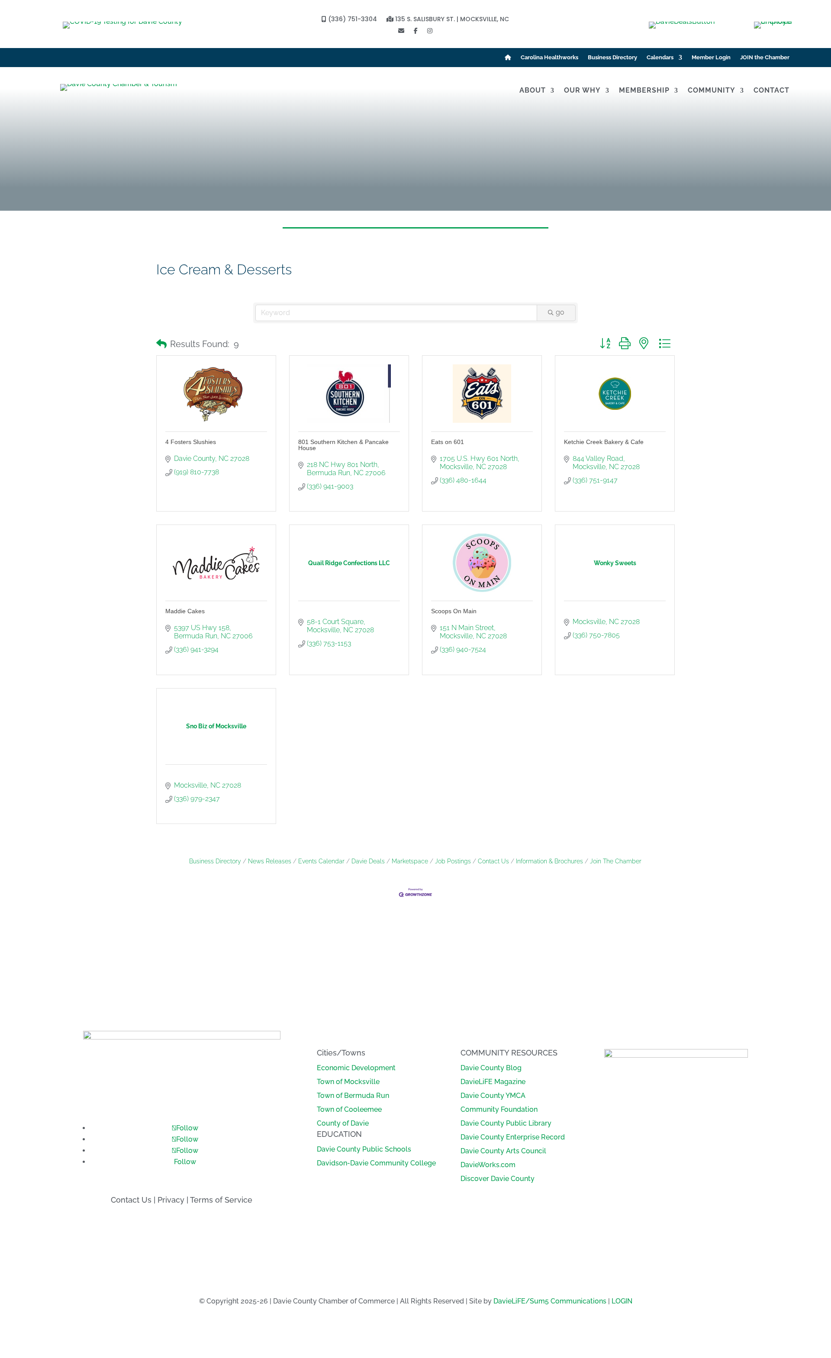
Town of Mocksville (348, 1082)
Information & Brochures (549, 861)
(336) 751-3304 (351, 19)
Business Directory (612, 58)
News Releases (269, 861)
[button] (161, 344)
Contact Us (493, 861)
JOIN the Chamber (764, 58)
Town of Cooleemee (349, 1109)
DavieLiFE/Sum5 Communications (549, 1301)
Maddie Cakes (185, 611)
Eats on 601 (447, 441)
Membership (644, 90)
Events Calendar (321, 861)
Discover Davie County (498, 1179)
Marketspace (410, 861)
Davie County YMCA (493, 1095)
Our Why (582, 90)
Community (711, 90)
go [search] (560, 312)
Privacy (171, 1199)
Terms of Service (221, 1199)
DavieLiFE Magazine (493, 1082)
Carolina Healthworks (549, 58)
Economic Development (356, 1068)
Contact (771, 90)
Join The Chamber (615, 861)
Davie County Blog (491, 1068)
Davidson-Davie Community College (376, 1163)
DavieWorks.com (488, 1165)
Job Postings (453, 861)
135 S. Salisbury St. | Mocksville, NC (451, 19)
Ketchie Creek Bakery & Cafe (604, 441)
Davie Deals (368, 861)
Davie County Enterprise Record (513, 1137)
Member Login (711, 58)
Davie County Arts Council (503, 1151)
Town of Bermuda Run (353, 1095)
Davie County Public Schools (364, 1149)
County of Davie (343, 1123)
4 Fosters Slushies (190, 441)
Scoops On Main (454, 611)
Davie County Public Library (506, 1123)
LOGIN (622, 1301)
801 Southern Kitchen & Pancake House (343, 444)
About (532, 90)
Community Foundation (499, 1109)
